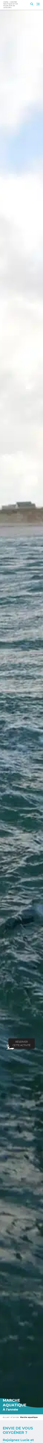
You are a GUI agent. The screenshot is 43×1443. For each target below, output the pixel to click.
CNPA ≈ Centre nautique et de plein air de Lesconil (10, 4)
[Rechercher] (32, 4)
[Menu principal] (38, 4)
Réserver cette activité (22, 1043)
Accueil (6, 1417)
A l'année (15, 1417)
